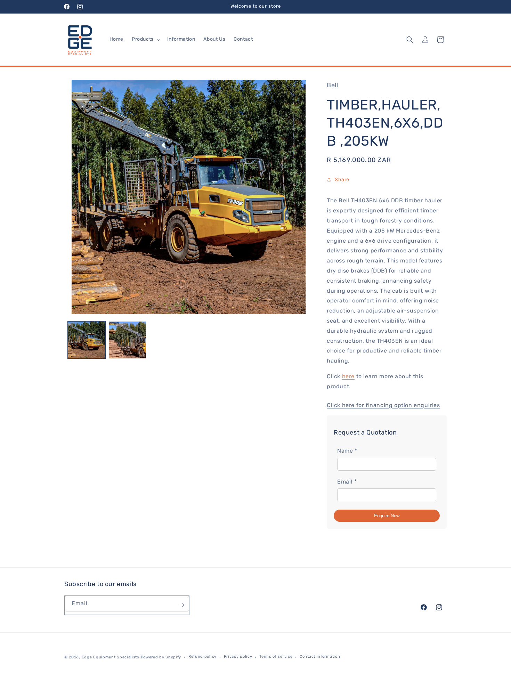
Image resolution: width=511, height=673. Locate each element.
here (348, 376)
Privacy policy (238, 656)
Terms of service (275, 656)
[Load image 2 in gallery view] (127, 340)
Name (347, 450)
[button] (145, 39)
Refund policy (202, 656)
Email (347, 481)
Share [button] (342, 180)
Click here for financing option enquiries (383, 405)
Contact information (320, 656)
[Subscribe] (181, 605)
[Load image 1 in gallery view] (86, 340)
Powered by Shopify (161, 657)
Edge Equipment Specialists (110, 657)
